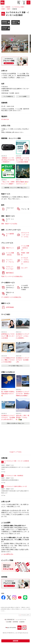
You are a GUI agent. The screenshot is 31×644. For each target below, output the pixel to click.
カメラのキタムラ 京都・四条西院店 (13, 475)
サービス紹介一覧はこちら (15, 365)
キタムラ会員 (23, 1)
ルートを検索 (22, 96)
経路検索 (15, 641)
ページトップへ (25, 615)
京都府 (3, 9)
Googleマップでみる (15, 452)
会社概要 (8, 621)
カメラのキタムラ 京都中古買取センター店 (15, 486)
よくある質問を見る (7, 554)
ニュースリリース (21, 619)
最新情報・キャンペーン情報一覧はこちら (16, 187)
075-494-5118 (5, 119)
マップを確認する (8, 96)
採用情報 (15, 621)
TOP (2, 7)
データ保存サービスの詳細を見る (11, 297)
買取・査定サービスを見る (9, 223)
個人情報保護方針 (10, 619)
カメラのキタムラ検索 (18, 7)
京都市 (8, 9)
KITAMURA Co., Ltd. (12, 632)
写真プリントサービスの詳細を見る (11, 276)
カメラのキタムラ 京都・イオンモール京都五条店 (16, 462)
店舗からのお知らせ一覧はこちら (15, 423)
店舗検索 (18, 1)
